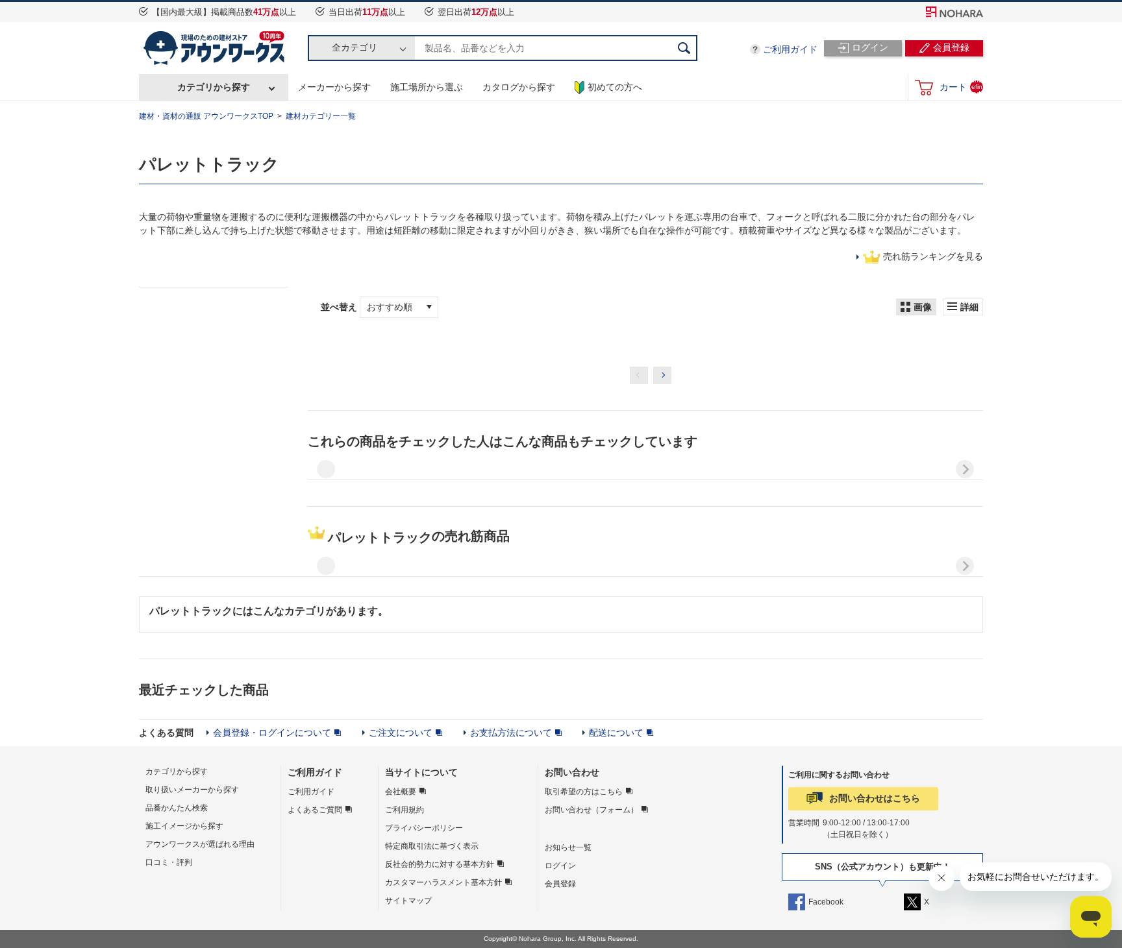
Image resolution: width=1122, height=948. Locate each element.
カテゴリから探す (213, 87)
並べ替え (340, 307)
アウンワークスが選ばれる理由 (200, 844)
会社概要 (400, 791)
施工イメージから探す (184, 826)
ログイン (560, 865)
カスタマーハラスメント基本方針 (443, 882)
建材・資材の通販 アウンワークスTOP (206, 116)
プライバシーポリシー (424, 828)
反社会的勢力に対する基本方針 (439, 864)
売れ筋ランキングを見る (933, 256)
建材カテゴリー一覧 (321, 116)
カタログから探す (518, 87)
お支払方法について (511, 732)
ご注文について (400, 732)
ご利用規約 (404, 809)
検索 (684, 48)
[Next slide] (965, 469)
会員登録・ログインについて (272, 732)
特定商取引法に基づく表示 (432, 846)
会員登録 (560, 883)
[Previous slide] (326, 469)
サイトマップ (408, 900)
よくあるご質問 (315, 809)
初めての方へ (615, 87)
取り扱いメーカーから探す (192, 789)
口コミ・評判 (168, 862)
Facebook (825, 901)
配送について (616, 732)
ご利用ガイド (790, 49)
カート (961, 87)
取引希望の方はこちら (584, 791)
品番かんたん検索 (176, 807)
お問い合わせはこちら (874, 798)
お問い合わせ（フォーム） (591, 809)
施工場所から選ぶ (426, 87)
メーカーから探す (334, 87)
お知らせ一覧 (568, 847)
